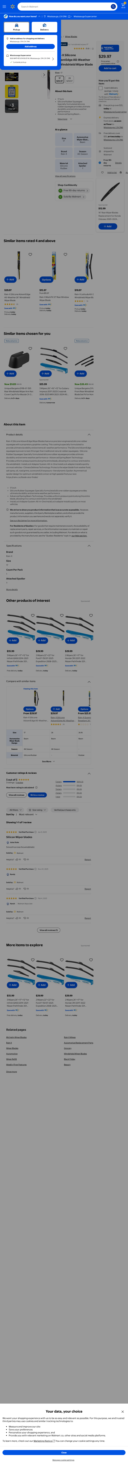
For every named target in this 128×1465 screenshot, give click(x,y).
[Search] (113, 6)
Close (64, 1452)
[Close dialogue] (123, 1411)
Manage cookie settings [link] (63, 1460)
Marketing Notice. (43, 1440)
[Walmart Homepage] (12, 6)
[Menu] (4, 6)
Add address (31, 46)
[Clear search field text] (109, 6)
